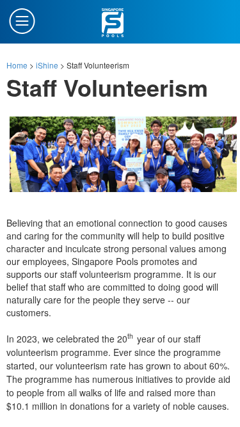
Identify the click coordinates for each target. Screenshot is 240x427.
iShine (47, 65)
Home (17, 65)
